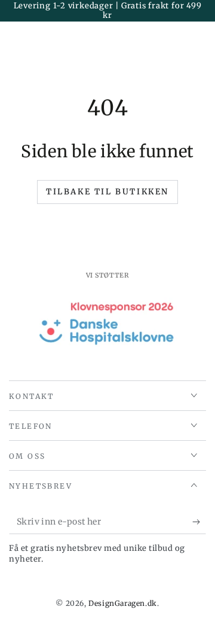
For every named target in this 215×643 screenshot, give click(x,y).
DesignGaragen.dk (122, 603)
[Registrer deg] (199, 522)
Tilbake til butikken (107, 192)
